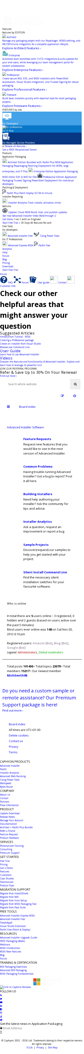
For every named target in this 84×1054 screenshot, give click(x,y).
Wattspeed (5, 783)
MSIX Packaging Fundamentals (16, 973)
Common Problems (37, 466)
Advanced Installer (10, 765)
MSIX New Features (10, 951)
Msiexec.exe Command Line (15, 347)
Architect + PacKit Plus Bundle (16, 827)
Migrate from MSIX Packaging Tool (18, 904)
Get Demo (7, 219)
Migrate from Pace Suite (13, 907)
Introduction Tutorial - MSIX (15, 336)
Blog (4, 259)
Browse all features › (16, 146)
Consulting (6, 849)
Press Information (9, 805)
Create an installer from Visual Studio (20, 343)
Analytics (7, 248)
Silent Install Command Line (45, 572)
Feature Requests (37, 439)
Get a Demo (6, 868)
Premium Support (10, 852)
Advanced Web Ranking (13, 776)
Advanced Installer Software (25, 427)
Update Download (10, 813)
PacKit (3, 769)
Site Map (52, 1047)
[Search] (75, 384)
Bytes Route (6, 786)
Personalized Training (12, 845)
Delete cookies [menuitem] (18, 735)
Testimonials (6, 882)
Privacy (40, 1047)
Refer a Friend (7, 830)
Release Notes (7, 816)
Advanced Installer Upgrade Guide (18, 937)
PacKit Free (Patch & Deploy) (15, 929)
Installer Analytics (37, 521)
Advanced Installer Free (12, 919)
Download (7, 266)
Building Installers (37, 494)
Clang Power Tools (9, 779)
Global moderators (50, 652)
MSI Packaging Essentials (13, 966)
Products (7, 153)
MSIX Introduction (10, 948)
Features (6, 29)
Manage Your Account (11, 820)
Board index (17, 724)
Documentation (8, 823)
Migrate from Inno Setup (13, 900)
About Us (5, 794)
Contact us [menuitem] (16, 741)
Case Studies (7, 878)
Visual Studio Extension (13, 926)
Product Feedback (9, 837)
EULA (29, 1047)
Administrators (27, 652)
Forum (5, 255)
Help (4, 252)
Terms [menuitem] (13, 752)
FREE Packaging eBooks (12, 941)
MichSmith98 (17, 675)
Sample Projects (36, 545)
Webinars (5, 944)
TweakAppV (6, 922)
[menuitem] (74, 396)
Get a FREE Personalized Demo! (19, 149)
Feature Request (9, 834)
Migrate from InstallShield (14, 893)
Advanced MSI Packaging (13, 970)
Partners (4, 801)
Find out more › (8, 375)
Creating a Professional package (17, 340)
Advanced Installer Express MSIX (17, 915)
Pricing (6, 262)
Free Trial (5, 861)
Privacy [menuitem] (13, 747)
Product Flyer (7, 885)
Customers (5, 875)
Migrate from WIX (9, 897)
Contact (4, 798)
